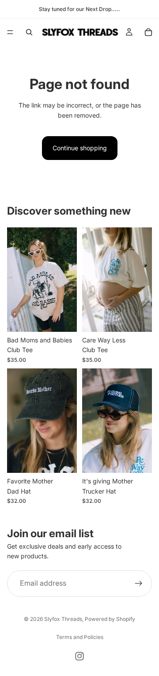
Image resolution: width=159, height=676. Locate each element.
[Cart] (148, 32)
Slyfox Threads (63, 619)
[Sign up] (138, 583)
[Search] (29, 32)
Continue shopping (80, 148)
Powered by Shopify (110, 619)
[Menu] (10, 32)
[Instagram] (79, 656)
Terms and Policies (79, 637)
